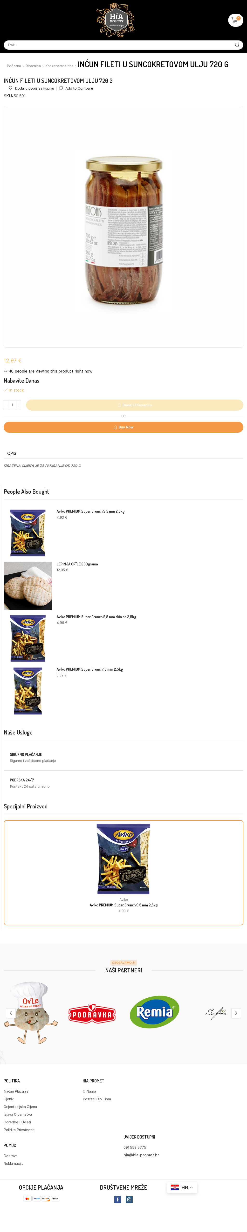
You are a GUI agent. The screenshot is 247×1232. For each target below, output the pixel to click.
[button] (235, 20)
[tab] (12, 453)
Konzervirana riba (59, 66)
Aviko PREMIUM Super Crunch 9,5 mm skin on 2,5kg (96, 617)
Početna (14, 66)
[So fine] (216, 1013)
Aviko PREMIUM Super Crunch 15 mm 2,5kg (90, 669)
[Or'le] (31, 1013)
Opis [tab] (11, 453)
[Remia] (154, 1013)
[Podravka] (92, 1013)
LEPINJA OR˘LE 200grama (77, 564)
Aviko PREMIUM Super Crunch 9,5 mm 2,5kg (90, 511)
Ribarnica (33, 66)
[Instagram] (129, 1199)
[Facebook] (117, 1199)
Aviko (123, 900)
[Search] (237, 45)
